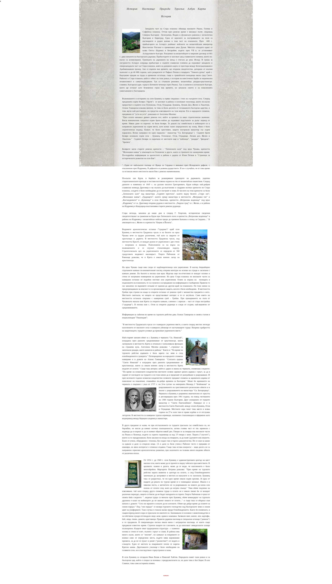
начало (166, 575)
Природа (165, 8)
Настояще (148, 8)
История (132, 8)
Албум (191, 8)
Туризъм (179, 8)
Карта (202, 8)
